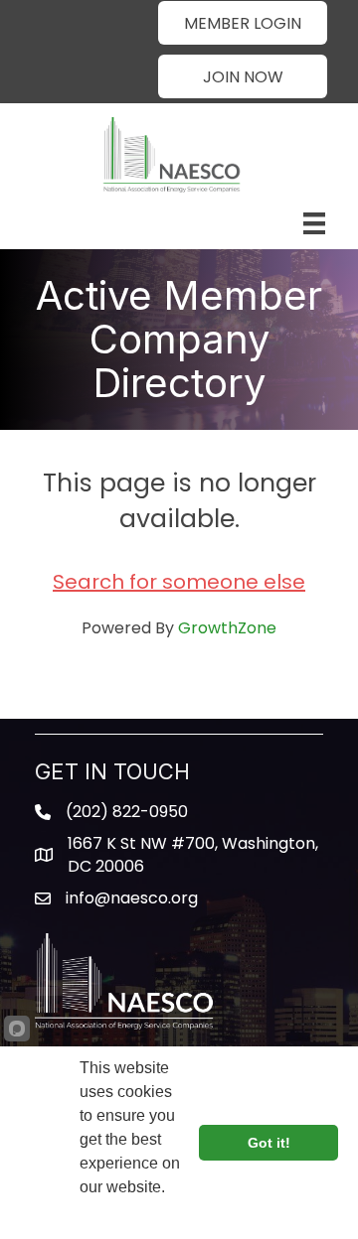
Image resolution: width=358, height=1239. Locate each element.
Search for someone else (179, 582)
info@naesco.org (132, 898)
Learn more (123, 1213)
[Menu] (314, 223)
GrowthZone (227, 628)
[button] (242, 23)
